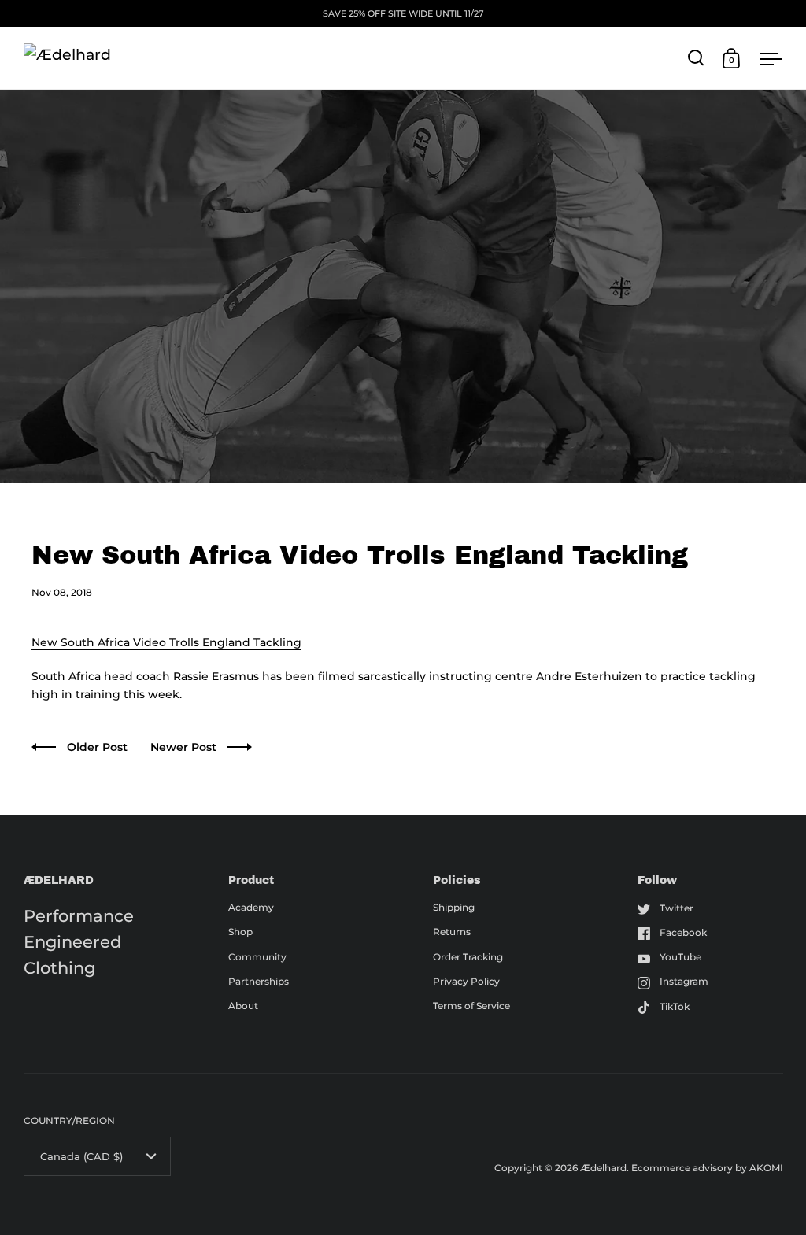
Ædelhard (603, 1168)
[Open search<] (696, 58)
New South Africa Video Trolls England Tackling (166, 642)
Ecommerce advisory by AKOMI (707, 1168)
